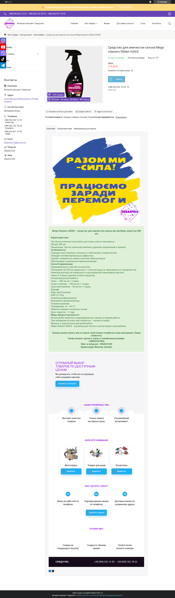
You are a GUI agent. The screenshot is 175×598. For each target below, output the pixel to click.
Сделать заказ (96, 513)
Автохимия (39, 35)
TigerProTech (125, 7)
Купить (119, 79)
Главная (74, 23)
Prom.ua (100, 593)
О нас (143, 23)
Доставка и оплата (125, 23)
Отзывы (7, 67)
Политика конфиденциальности (110, 595)
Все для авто (26, 35)
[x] (53, 571)
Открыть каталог (67, 384)
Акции (107, 23)
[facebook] (50, 571)
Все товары (90, 23)
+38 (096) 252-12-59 (104, 561)
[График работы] (169, 14)
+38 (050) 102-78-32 (127, 561)
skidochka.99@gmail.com (15, 143)
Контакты (156, 23)
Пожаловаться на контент (87, 595)
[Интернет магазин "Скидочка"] (9, 23)
